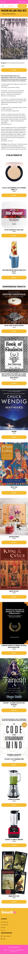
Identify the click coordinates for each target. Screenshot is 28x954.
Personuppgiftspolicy (20, 950)
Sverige (3, 1)
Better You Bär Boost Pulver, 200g (14, 230)
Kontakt (9, 950)
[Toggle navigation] (2, 6)
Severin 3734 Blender (14, 799)
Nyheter (3, 927)
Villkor (13, 950)
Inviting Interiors (14, 537)
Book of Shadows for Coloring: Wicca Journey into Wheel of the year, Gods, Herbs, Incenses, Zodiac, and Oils (14, 375)
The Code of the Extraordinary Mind (14, 759)
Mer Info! (14, 70)
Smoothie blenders (20, 63)
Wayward (14, 431)
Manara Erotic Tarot (14, 896)
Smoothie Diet (5, 924)
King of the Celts (14, 591)
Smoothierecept (5, 922)
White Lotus (14, 487)
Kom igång (22, 6)
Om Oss (3, 930)
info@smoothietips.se (22, 1)
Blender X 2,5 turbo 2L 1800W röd (14, 839)
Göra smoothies (11, 63)
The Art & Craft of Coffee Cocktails (14, 325)
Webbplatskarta (14, 951)
